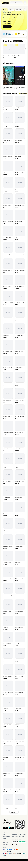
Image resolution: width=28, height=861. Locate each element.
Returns (4, 840)
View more (12, 812)
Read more (6, 26)
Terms (4, 834)
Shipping (4, 838)
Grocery (11, 9)
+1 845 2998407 (21, 836)
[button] (8, 51)
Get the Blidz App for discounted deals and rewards (14, 859)
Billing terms (5, 844)
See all (22, 63)
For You (5, 9)
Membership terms (6, 836)
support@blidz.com (22, 834)
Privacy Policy (5, 842)
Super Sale (18, 9)
